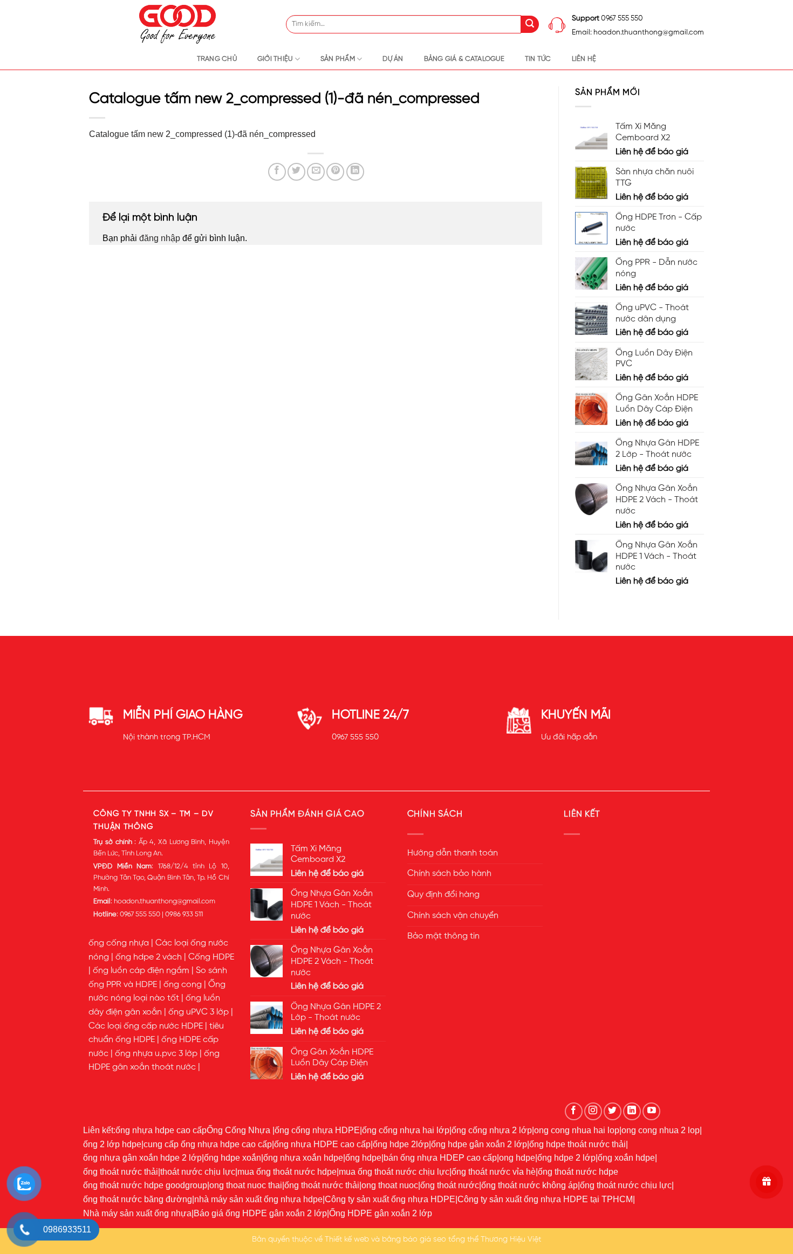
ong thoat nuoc (389, 1185)
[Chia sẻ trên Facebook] (277, 172)
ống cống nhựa (118, 943)
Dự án (392, 59)
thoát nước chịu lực (197, 1171)
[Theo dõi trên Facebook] (574, 1111)
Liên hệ (584, 59)
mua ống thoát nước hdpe (287, 1171)
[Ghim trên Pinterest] (335, 172)
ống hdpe (363, 1157)
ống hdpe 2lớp (401, 1144)
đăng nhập (159, 238)
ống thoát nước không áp (529, 1185)
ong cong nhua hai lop (576, 1130)
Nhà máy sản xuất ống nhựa (137, 1213)
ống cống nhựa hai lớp (405, 1130)
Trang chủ (217, 59)
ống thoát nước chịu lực (626, 1185)
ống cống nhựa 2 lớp (492, 1130)
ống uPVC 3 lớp (198, 1012)
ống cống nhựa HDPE (317, 1130)
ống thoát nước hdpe (578, 1171)
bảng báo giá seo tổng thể (430, 1239)
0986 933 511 (184, 914)
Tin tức (538, 59)
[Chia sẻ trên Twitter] (296, 172)
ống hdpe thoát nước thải (577, 1144)
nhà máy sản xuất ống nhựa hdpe (258, 1199)
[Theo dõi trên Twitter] (612, 1111)
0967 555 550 (355, 737)
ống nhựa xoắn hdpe (303, 1157)
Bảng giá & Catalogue (464, 59)
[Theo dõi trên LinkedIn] (632, 1111)
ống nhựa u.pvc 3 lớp (156, 1054)
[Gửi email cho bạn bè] (316, 172)
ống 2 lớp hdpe (112, 1144)
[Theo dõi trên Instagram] (593, 1111)
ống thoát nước (449, 1185)
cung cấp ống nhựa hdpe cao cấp (207, 1144)
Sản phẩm (337, 59)
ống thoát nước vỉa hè (494, 1171)
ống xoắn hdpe (626, 1157)
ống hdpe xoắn (232, 1157)
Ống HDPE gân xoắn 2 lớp (380, 1213)
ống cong (182, 985)
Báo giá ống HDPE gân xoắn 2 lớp (260, 1213)
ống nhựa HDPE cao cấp (322, 1144)
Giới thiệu (275, 59)
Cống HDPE (211, 957)
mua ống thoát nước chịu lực (394, 1171)
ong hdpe (517, 1157)
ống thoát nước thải (120, 1171)
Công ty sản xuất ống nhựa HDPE (390, 1199)
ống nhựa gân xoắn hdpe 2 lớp (142, 1157)
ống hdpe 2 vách (148, 957)
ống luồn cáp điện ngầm (141, 971)
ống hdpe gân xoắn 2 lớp (479, 1144)
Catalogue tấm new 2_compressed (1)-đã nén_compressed (202, 134)
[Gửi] (530, 24)
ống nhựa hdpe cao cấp (161, 1130)
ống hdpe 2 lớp (566, 1157)
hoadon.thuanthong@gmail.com (164, 901)
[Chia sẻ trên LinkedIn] (355, 172)
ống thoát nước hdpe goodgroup (145, 1185)
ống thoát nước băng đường (137, 1199)
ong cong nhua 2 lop (660, 1130)
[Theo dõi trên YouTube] (651, 1111)
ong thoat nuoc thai (245, 1185)
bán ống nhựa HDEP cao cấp (440, 1157)
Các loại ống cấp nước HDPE (145, 1026)
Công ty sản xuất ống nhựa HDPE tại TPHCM (545, 1199)
